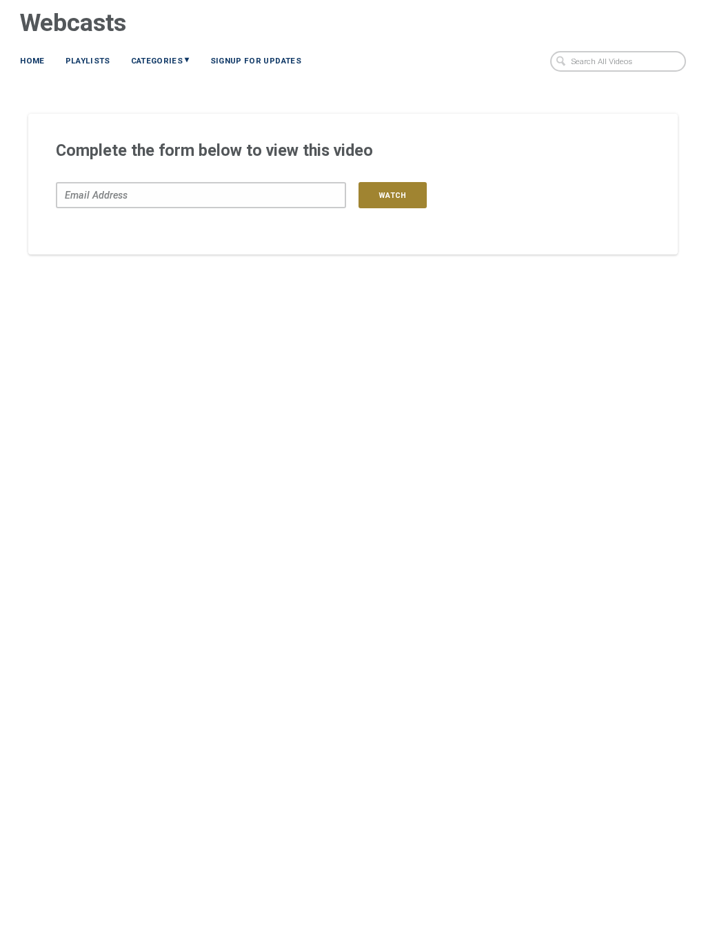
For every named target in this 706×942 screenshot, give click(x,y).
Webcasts (73, 22)
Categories (160, 60)
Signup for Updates (255, 61)
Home (32, 61)
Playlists (87, 61)
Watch (393, 195)
